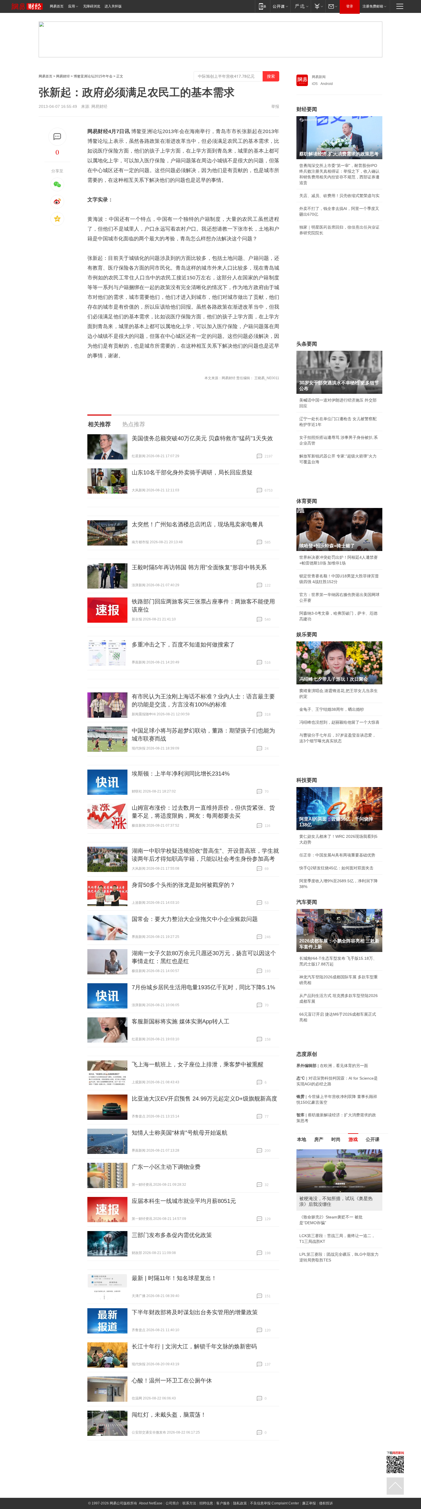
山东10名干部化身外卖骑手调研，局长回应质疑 (192, 472)
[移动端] (262, 6)
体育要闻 (306, 501)
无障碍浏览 (91, 6)
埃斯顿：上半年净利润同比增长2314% (181, 773)
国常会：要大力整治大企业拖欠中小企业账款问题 (195, 919)
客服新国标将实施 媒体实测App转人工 (180, 1021)
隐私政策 (240, 1503)
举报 (275, 106)
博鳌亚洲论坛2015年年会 (93, 76)
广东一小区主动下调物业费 (166, 1167)
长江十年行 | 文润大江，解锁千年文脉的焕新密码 (194, 1346)
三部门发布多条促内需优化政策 (172, 1235)
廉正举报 (309, 1503)
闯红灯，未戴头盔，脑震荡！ (169, 1414)
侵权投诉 (326, 1503)
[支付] (318, 6)
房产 (318, 1139)
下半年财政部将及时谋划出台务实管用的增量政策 (195, 1312)
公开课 (372, 1139)
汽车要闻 (306, 902)
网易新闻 (319, 77)
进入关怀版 (113, 6)
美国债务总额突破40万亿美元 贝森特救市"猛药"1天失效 (202, 438)
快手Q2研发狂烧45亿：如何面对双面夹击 (336, 868)
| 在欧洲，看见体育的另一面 (332, 1065)
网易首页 (57, 6)
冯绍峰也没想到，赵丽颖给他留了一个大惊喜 (339, 722)
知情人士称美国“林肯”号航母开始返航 (179, 1133)
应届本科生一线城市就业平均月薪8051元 (184, 1201)
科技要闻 (306, 780)
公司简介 (172, 1503)
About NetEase (150, 1503)
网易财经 (63, 76)
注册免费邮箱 (373, 6)
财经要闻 (306, 109)
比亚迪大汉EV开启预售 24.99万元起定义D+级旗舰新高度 (204, 1098)
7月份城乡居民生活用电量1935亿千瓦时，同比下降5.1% (203, 987)
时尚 (336, 1139)
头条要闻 (306, 344)
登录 (349, 6)
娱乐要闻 (306, 634)
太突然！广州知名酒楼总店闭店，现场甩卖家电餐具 (197, 524)
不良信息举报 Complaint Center (274, 1503)
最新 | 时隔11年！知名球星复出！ (174, 1278)
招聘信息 (206, 1503)
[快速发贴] (57, 137)
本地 (301, 1139)
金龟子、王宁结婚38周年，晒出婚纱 (331, 709)
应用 (71, 6)
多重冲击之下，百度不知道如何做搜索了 (183, 644)
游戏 (353, 1139)
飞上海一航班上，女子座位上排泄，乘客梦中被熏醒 (197, 1064)
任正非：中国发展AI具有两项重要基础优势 (337, 855)
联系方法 (189, 1503)
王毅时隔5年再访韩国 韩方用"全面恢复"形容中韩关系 (199, 567)
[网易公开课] (280, 6)
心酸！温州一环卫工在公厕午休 (172, 1380)
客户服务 (223, 1503)
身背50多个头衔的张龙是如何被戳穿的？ (183, 885)
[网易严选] (300, 6)
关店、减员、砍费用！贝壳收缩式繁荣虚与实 (339, 195)
